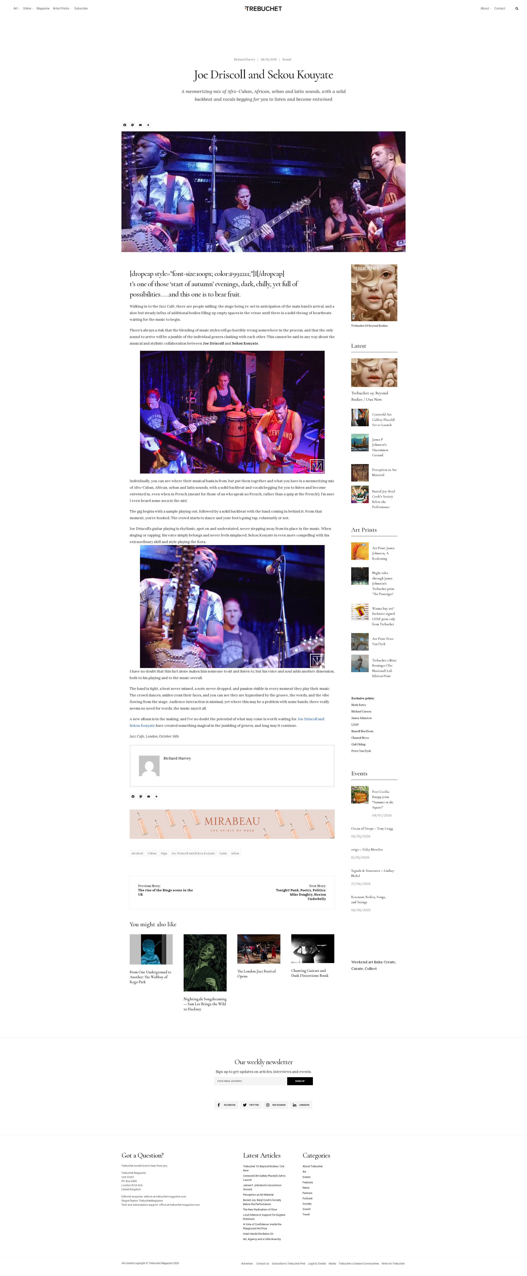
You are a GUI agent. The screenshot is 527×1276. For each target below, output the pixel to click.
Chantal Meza (360, 738)
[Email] (141, 125)
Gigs (164, 853)
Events (306, 1177)
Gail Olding (358, 744)
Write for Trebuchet (393, 1263)
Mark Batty (358, 705)
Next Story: (301, 892)
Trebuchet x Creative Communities (359, 1263)
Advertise (247, 1263)
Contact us (262, 1263)
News (306, 1187)
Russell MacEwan (362, 731)
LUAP (355, 724)
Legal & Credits (317, 1263)
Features (308, 1182)
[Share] (149, 125)
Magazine (43, 8)
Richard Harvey (244, 59)
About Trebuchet (313, 1166)
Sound (287, 59)
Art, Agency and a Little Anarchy (262, 1239)
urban (235, 853)
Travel (306, 1214)
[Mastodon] (133, 125)
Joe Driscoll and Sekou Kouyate (193, 853)
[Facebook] (125, 125)
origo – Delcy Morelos (367, 849)
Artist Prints (61, 8)
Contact (499, 8)
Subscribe (81, 8)
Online (27, 8)
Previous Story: (165, 890)
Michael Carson (361, 711)
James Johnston (361, 718)
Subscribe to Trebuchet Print (288, 1263)
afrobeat (137, 853)
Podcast (307, 1198)
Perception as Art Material (258, 1194)
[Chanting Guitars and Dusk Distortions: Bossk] (312, 948)
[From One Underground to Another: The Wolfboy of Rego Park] (151, 949)
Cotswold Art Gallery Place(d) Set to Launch (383, 419)
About (485, 8)
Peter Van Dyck (361, 751)
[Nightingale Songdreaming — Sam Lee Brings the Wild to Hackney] (205, 962)
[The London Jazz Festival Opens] (258, 949)
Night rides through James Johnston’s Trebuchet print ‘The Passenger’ (383, 583)
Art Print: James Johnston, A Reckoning (383, 553)
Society (307, 1203)
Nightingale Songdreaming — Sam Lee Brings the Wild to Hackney (205, 1004)
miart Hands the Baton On (258, 1233)
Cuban (152, 853)
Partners (307, 1193)
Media (332, 1263)
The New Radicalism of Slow (260, 1209)
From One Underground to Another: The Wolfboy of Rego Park (150, 977)
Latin (223, 853)
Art (16, 8)
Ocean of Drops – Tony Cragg (372, 828)
